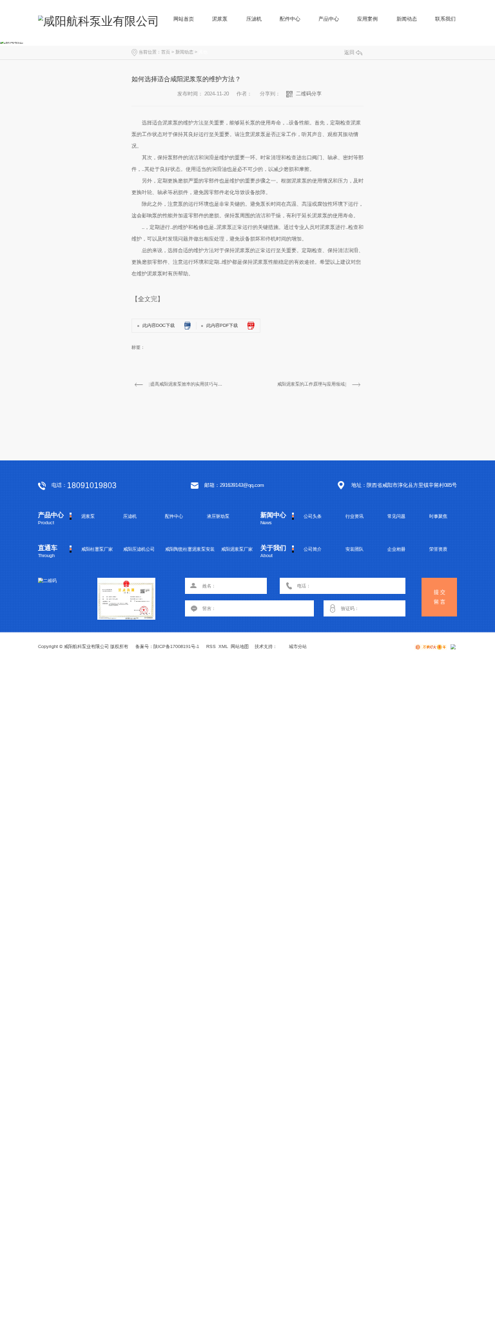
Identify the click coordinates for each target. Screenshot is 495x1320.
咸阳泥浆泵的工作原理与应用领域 (311, 384)
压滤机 (254, 19)
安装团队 (354, 549)
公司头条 (313, 516)
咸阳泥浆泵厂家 (237, 549)
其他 (203, 52)
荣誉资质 (438, 549)
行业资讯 (354, 516)
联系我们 (445, 19)
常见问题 (396, 516)
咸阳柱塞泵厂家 (97, 549)
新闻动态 (406, 19)
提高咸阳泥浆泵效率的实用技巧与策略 (187, 384)
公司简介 (313, 549)
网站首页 (183, 19)
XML (223, 646)
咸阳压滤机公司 (139, 549)
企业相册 (396, 549)
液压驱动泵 (218, 516)
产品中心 (328, 19)
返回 (349, 52)
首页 (165, 52)
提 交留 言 (439, 597)
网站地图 (240, 646)
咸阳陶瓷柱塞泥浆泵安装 (190, 549)
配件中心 (290, 19)
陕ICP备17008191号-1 (176, 646)
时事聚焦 (438, 516)
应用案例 (367, 19)
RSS (211, 646)
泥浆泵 (220, 19)
